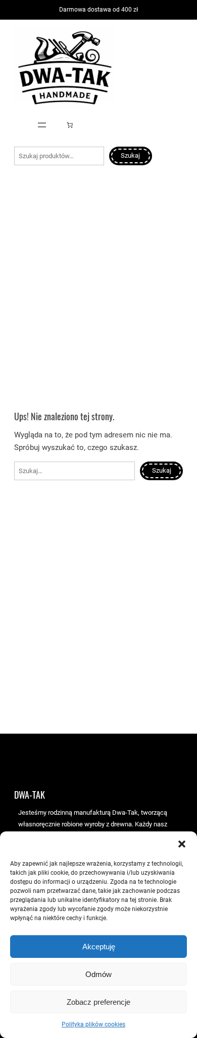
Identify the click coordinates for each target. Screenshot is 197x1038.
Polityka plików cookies (93, 1024)
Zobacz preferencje (98, 1002)
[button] (182, 844)
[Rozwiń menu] (42, 125)
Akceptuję (98, 946)
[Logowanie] (18, 124)
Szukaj (130, 155)
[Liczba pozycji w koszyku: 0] (69, 125)
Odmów (98, 974)
